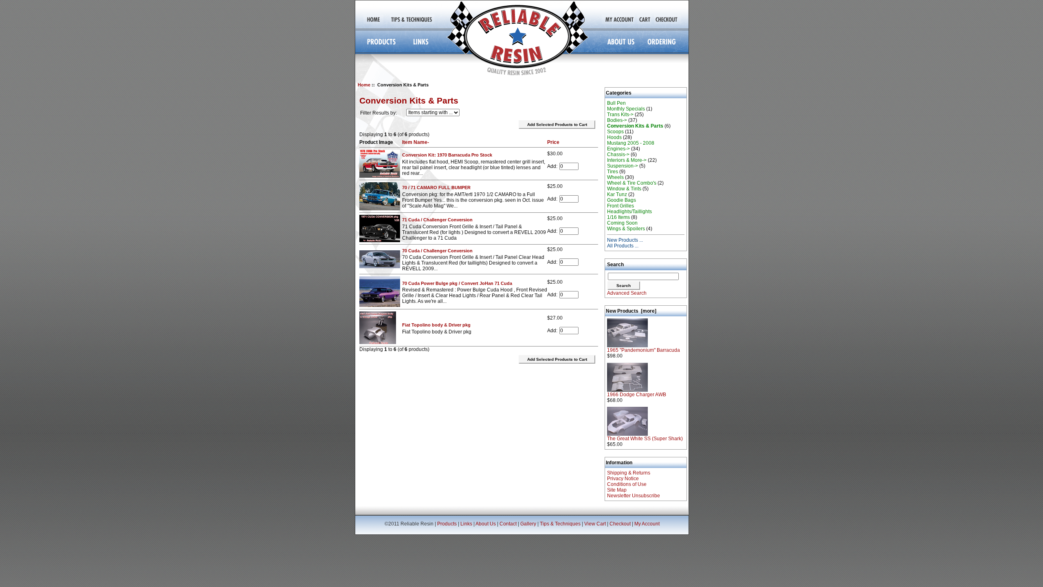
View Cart (595, 524)
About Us (485, 524)
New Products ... (625, 240)
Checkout (620, 524)
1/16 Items (618, 217)
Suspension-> (622, 166)
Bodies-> (617, 120)
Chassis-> (618, 154)
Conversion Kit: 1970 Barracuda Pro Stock (447, 154)
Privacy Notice (623, 478)
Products (447, 524)
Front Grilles (620, 206)
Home (364, 84)
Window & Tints (624, 189)
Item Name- (415, 142)
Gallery (528, 524)
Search (615, 264)
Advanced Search (627, 293)
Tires (612, 171)
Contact (508, 524)
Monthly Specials (626, 109)
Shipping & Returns (628, 473)
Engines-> (618, 149)
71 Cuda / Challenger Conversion (437, 219)
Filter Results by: (378, 113)
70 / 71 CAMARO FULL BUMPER (436, 187)
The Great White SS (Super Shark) (645, 438)
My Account (647, 524)
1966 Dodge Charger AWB (636, 394)
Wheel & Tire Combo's (631, 183)
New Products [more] (631, 311)
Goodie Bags (621, 200)
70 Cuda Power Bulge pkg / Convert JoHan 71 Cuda (457, 283)
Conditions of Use (627, 484)
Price (553, 142)
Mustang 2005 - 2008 (630, 143)
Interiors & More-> (627, 160)
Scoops (615, 132)
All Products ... (622, 246)
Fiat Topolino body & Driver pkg (436, 324)
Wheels (615, 177)
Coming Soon (622, 223)
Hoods (614, 137)
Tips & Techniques (560, 524)
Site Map (617, 490)
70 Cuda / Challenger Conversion (437, 250)
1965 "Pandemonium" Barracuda (643, 350)
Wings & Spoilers (626, 229)
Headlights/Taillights (629, 211)
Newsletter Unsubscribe (633, 496)
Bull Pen (616, 103)
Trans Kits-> (620, 114)
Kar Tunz (617, 194)
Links (466, 524)
